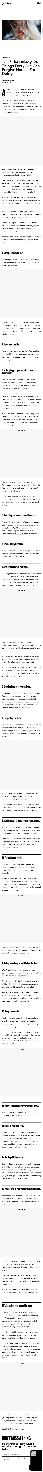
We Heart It (22, 1429)
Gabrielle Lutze (42, 31)
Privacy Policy (5, 1459)
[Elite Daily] (6, 3)
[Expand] (32, 1452)
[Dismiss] (39, 1452)
